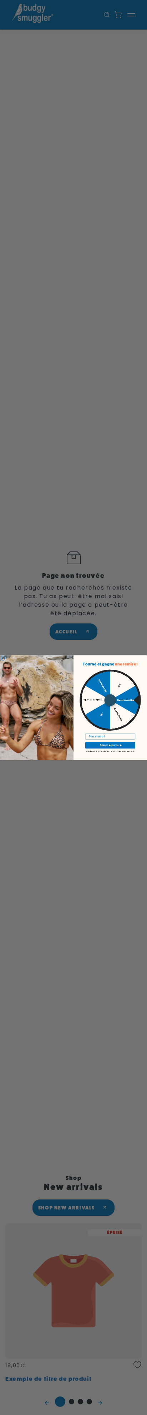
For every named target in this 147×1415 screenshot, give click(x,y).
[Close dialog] (3, 657)
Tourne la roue (110, 745)
